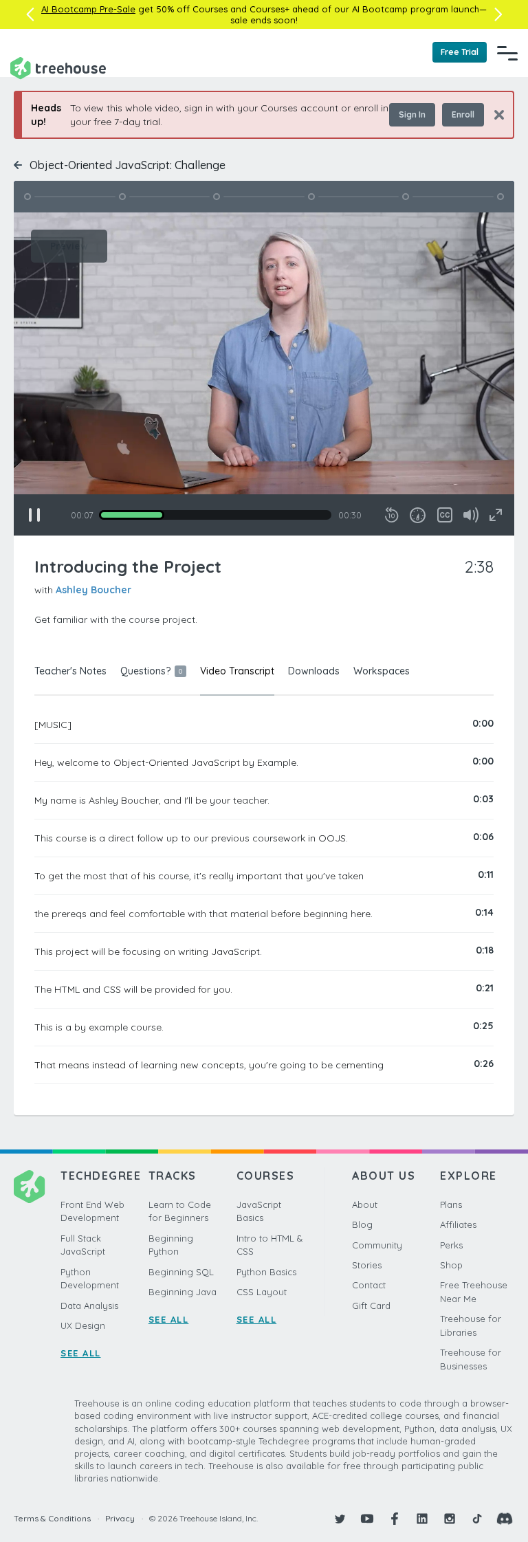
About (364, 1204)
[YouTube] (367, 1518)
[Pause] (34, 515)
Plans (451, 1204)
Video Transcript (237, 671)
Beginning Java (182, 1291)
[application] (264, 374)
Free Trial (459, 52)
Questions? (151, 671)
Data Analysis (89, 1305)
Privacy (120, 1518)
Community (377, 1245)
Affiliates (458, 1224)
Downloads (314, 671)
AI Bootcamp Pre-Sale (88, 8)
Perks (451, 1245)
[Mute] (471, 515)
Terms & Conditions (52, 1518)
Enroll (463, 114)
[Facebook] (394, 1518)
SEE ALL (80, 1352)
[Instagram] (449, 1518)
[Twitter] (339, 1518)
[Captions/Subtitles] (445, 515)
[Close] (494, 114)
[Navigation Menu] (507, 53)
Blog (362, 1224)
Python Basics (266, 1271)
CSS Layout (261, 1291)
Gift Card (371, 1305)
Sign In (412, 114)
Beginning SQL (181, 1271)
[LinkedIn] (422, 1518)
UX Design (82, 1325)
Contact (369, 1284)
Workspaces (381, 671)
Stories (367, 1264)
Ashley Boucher (93, 590)
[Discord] (504, 1518)
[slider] (215, 515)
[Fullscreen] (495, 515)
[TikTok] (477, 1518)
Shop (451, 1264)
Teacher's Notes (70, 671)
